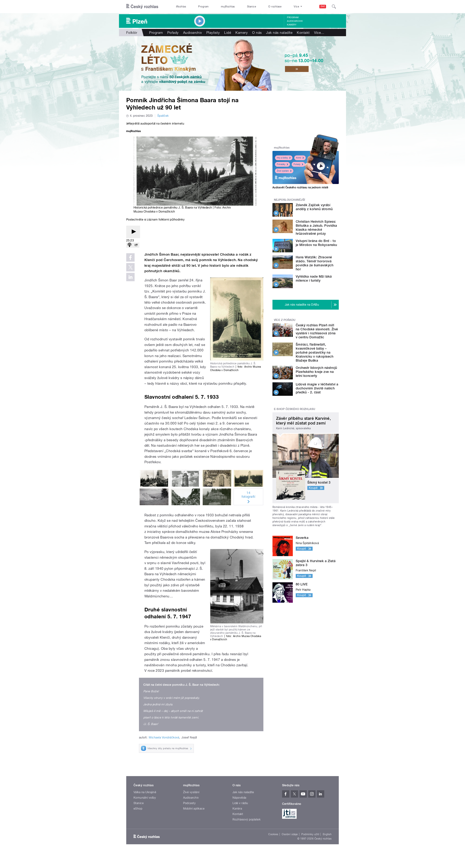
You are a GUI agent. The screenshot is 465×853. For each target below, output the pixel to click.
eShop (138, 808)
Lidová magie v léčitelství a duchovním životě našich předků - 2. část (317, 388)
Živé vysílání (283, 171)
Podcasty (189, 803)
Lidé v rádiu (240, 803)
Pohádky (281, 164)
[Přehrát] (133, 232)
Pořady (173, 33)
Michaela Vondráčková (164, 737)
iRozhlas (181, 6)
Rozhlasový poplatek (246, 819)
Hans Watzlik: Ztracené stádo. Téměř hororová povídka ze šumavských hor (314, 263)
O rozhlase (275, 6)
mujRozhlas (228, 6)
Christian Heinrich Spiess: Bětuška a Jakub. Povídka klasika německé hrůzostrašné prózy (316, 227)
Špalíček (163, 115)
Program (203, 6)
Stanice (251, 6)
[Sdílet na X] (130, 267)
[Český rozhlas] (142, 6)
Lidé (227, 33)
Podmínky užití (310, 834)
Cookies (273, 834)
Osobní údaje (290, 834)
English (327, 834)
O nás (257, 33)
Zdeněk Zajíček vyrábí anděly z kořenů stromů (314, 207)
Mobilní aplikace (194, 808)
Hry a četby (282, 158)
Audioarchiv (295, 21)
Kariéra (237, 808)
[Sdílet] (136, 245)
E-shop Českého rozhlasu (294, 409)
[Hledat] (334, 6)
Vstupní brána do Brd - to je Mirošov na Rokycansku (316, 243)
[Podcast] (129, 245)
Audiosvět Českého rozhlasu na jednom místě (300, 187)
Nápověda (239, 797)
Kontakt (303, 33)
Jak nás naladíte (279, 33)
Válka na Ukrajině (145, 792)
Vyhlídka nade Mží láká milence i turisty (314, 278)
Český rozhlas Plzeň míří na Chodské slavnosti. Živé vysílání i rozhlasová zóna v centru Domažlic (317, 331)
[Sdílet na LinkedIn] (130, 277)
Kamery (291, 24)
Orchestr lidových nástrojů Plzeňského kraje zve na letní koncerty (316, 372)
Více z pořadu (285, 320)
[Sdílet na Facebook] (130, 257)
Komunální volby (145, 797)
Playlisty (213, 33)
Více (319, 33)
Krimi (298, 158)
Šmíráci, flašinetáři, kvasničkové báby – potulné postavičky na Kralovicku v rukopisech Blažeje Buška (314, 352)
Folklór (131, 33)
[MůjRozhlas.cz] (133, 131)
